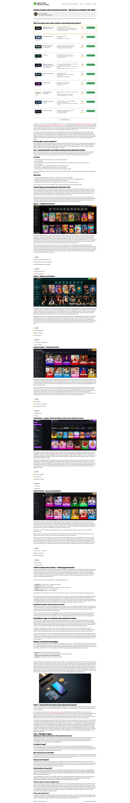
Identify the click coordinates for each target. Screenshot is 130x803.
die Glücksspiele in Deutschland (56, 712)
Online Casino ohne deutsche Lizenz (69, 4)
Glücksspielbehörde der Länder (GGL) (83, 124)
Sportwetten (87, 4)
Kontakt (94, 4)
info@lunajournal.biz (42, 801)
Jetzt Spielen (91, 27)
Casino (81, 4)
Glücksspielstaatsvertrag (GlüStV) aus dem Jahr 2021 (54, 125)
